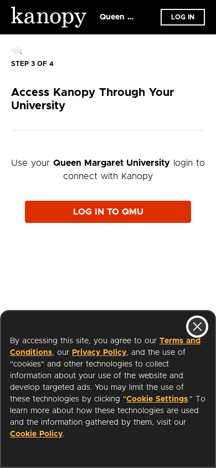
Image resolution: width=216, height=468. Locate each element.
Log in (182, 17)
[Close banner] (197, 326)
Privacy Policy (99, 353)
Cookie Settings (157, 399)
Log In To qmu (108, 211)
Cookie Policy (36, 434)
